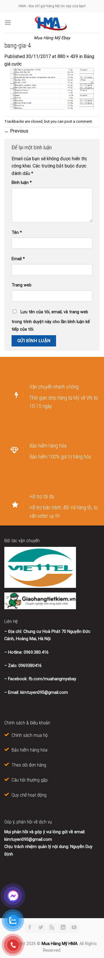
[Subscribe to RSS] (52, 928)
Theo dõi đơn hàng (29, 765)
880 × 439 (67, 56)
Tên (17, 232)
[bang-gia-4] (52, 88)
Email (18, 258)
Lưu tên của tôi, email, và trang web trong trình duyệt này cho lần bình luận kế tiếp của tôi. (51, 321)
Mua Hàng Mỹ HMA (59, 943)
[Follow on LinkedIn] (63, 928)
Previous (16, 131)
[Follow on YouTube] (74, 928)
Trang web (21, 285)
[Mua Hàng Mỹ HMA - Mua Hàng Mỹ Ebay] (52, 22)
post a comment (78, 121)
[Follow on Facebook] (30, 928)
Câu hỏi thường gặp (30, 780)
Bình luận (22, 182)
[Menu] (7, 22)
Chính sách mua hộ (30, 735)
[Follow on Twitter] (41, 928)
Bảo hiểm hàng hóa (29, 750)
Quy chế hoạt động (29, 795)
